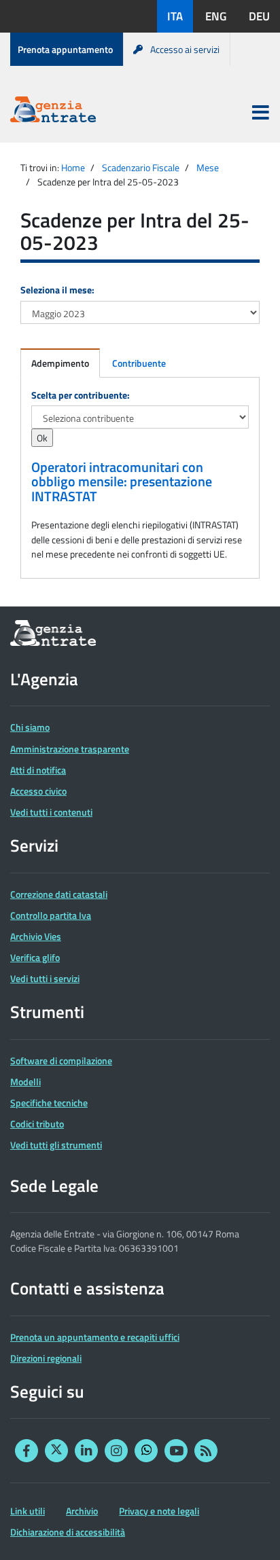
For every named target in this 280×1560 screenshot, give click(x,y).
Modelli (25, 1081)
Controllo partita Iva (50, 915)
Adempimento (60, 363)
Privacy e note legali (159, 1511)
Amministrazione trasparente (69, 749)
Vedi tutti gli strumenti (56, 1145)
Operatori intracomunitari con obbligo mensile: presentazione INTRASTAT (121, 482)
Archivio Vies (35, 936)
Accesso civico (38, 791)
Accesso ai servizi (185, 49)
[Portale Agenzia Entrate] (53, 112)
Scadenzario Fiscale (140, 167)
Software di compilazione (61, 1060)
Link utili (27, 1511)
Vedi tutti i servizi (45, 978)
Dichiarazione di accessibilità (67, 1532)
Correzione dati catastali (58, 894)
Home (73, 167)
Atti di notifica (38, 770)
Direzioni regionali (46, 1358)
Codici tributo (37, 1124)
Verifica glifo (35, 957)
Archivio (82, 1511)
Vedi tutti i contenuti (51, 812)
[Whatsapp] (146, 1450)
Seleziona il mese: (57, 290)
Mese (207, 167)
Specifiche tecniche (49, 1102)
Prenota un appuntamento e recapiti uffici (94, 1337)
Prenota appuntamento (65, 49)
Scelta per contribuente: (80, 395)
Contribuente (139, 363)
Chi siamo (30, 727)
